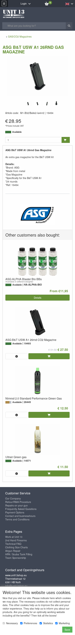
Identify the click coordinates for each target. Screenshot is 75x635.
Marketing (64, 623)
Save (67, 629)
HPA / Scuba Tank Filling (18, 554)
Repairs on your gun (16, 505)
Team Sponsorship (15, 557)
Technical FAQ (13, 544)
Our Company (13, 498)
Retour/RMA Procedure (18, 502)
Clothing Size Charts (16, 547)
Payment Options (14, 512)
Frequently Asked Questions (20, 509)
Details (37, 297)
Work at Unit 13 (13, 537)
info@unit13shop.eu (16, 585)
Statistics (48, 623)
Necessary (12, 623)
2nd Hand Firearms (16, 540)
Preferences (30, 623)
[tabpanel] (28, 103)
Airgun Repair (12, 550)
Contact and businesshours (20, 516)
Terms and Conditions (17, 519)
